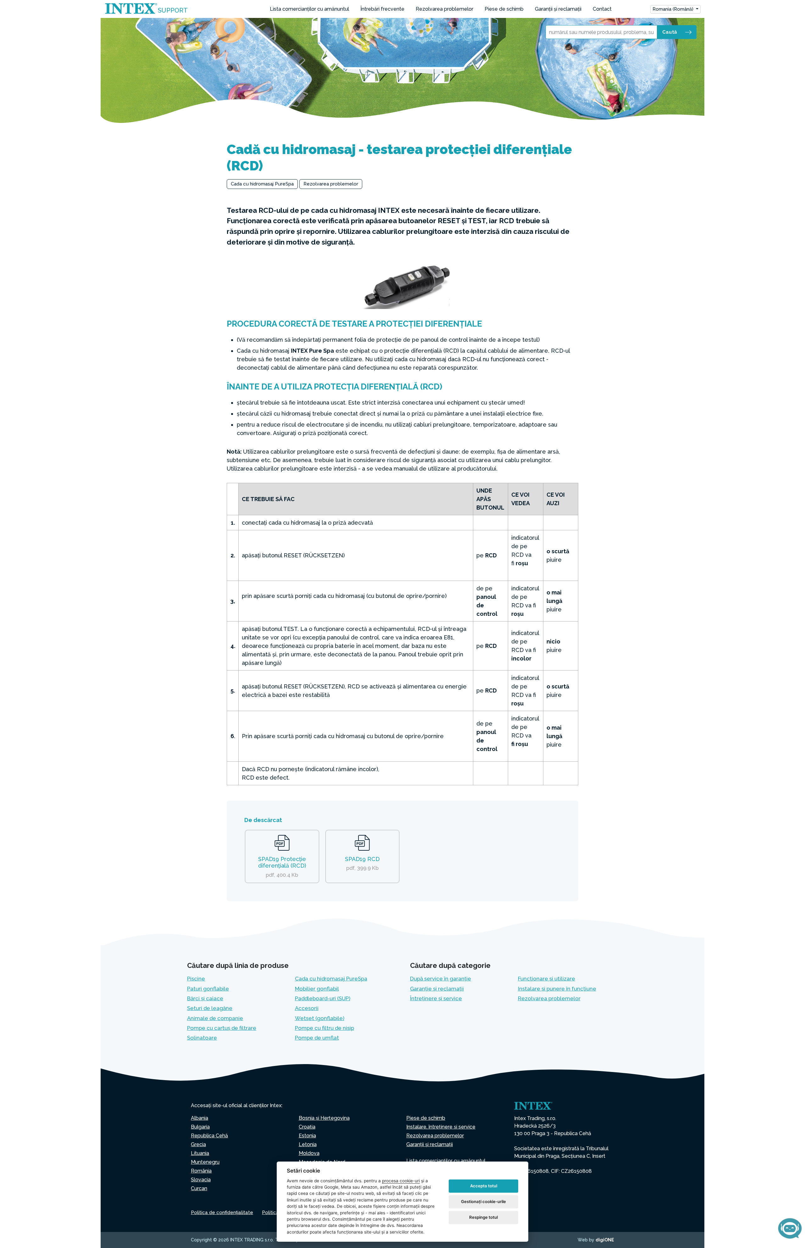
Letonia (308, 1144)
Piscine (196, 978)
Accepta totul (483, 1185)
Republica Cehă (209, 1136)
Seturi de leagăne (209, 1008)
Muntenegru (205, 1162)
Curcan (199, 1188)
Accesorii (307, 1008)
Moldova (309, 1153)
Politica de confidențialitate (222, 1212)
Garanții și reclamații (558, 9)
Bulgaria (200, 1127)
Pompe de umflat (317, 1038)
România (201, 1171)
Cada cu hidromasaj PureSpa (262, 184)
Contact (602, 9)
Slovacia (201, 1180)
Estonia (307, 1136)
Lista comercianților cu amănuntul (309, 9)
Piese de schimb (504, 9)
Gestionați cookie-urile (483, 1201)
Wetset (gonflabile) (319, 1018)
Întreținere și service (436, 998)
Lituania (200, 1153)
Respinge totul (483, 1217)
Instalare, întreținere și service (440, 1127)
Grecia (198, 1144)
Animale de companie (215, 1018)
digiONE (605, 1239)
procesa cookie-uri (401, 1180)
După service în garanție (440, 978)
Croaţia (307, 1127)
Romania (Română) (673, 9)
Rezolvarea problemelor (444, 9)
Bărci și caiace (205, 998)
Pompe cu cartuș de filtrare (221, 1028)
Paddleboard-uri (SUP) (322, 998)
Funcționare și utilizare (546, 978)
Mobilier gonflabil (317, 989)
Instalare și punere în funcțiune (557, 989)
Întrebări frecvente (382, 9)
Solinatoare (202, 1038)
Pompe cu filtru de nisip (324, 1028)
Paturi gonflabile (208, 989)
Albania (199, 1118)
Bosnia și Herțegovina (324, 1118)
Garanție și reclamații (437, 989)
